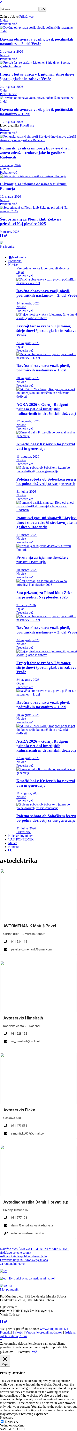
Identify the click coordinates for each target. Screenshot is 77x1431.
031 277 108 (19, 1217)
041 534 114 (19, 941)
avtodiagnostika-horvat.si (27, 1233)
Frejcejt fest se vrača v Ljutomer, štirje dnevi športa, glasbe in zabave (37, 76)
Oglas (4, 20)
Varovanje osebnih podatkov (43, 1332)
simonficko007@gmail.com (28, 1133)
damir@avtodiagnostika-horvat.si (32, 1225)
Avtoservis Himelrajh (23, 1018)
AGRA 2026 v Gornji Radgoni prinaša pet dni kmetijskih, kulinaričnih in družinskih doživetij (46, 409)
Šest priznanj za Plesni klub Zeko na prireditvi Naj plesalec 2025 (30, 221)
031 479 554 (19, 1125)
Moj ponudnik (9, 1289)
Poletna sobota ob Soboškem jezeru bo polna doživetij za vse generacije (46, 481)
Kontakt (5, 1332)
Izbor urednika (50, 268)
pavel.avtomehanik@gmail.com (31, 949)
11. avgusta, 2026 (27, 456)
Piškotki (18, 1332)
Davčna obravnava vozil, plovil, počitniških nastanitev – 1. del (43, 367)
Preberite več (8, 24)
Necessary (11, 1421)
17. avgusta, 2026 (27, 421)
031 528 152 (19, 1033)
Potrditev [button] (24, 1352)
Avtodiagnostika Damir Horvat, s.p (35, 1202)
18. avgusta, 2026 (11, 121)
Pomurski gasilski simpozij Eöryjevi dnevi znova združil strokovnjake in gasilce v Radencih (35, 152)
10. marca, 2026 (10, 196)
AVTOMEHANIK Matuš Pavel (29, 925)
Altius (23, 1336)
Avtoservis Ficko (19, 1109)
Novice (4, 55)
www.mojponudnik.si (54, 1328)
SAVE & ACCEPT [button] (12, 1429)
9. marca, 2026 (9, 231)
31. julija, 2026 (26, 491)
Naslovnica (7, 246)
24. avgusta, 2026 (11, 51)
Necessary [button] (6, 1417)
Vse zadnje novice (28, 268)
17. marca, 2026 (10, 165)
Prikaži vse (26, 16)
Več (34, 1352)
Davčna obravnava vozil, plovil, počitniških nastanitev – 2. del (36, 41)
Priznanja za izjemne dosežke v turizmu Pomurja (42, 559)
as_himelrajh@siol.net (25, 1041)
